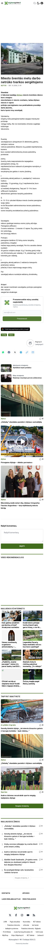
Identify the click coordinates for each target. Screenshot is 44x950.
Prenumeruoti (22, 319)
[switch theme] (38, 3)
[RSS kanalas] (34, 915)
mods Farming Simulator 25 (23, 932)
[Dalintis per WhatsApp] (3, 352)
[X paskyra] (10, 915)
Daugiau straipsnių (22, 806)
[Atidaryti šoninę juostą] (2, 3)
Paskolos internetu (13, 925)
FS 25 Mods (7, 932)
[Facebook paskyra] (16, 915)
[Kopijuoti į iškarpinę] (27, 352)
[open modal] (42, 3)
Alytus (3, 85)
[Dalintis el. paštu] (33, 352)
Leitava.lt (40, 935)
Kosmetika (26, 922)
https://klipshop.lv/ (17, 935)
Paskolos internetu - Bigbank (31, 928)
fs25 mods (39, 932)
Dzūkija (4, 335)
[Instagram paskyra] (22, 915)
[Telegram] (21, 352)
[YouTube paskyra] (28, 915)
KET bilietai (37, 922)
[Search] (34, 3)
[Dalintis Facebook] (9, 352)
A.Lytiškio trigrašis (8, 725)
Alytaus (20, 95)
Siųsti (22, 546)
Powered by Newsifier (22, 943)
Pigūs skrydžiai (15, 922)
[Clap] (30, 343)
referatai (26, 925)
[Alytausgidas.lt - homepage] (13, 3)
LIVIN (5, 922)
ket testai (35, 925)
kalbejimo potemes (11, 928)
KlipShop (5, 935)
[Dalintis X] (15, 352)
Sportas (4, 792)
